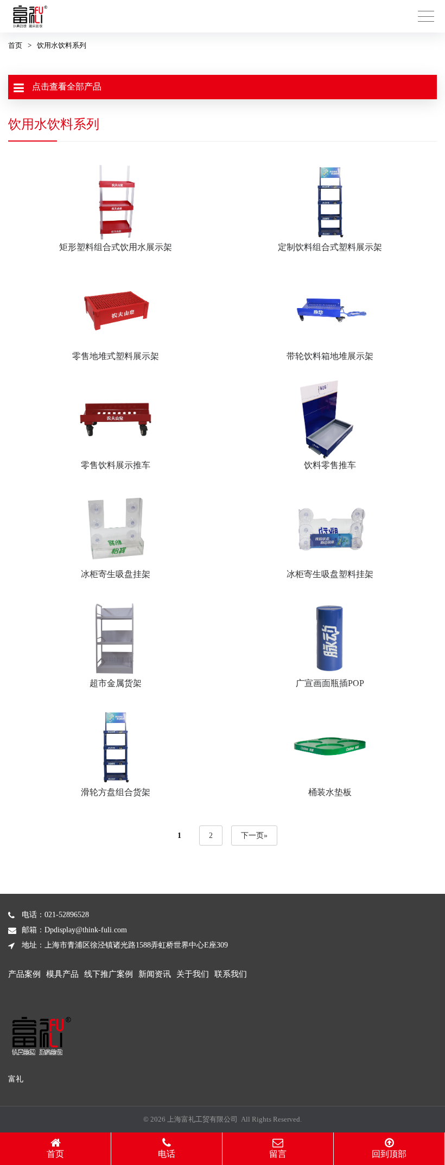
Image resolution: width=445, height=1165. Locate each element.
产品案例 (24, 974)
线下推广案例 (108, 974)
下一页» (254, 835)
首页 (15, 45)
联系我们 (230, 974)
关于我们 (192, 974)
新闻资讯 (154, 974)
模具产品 (62, 974)
